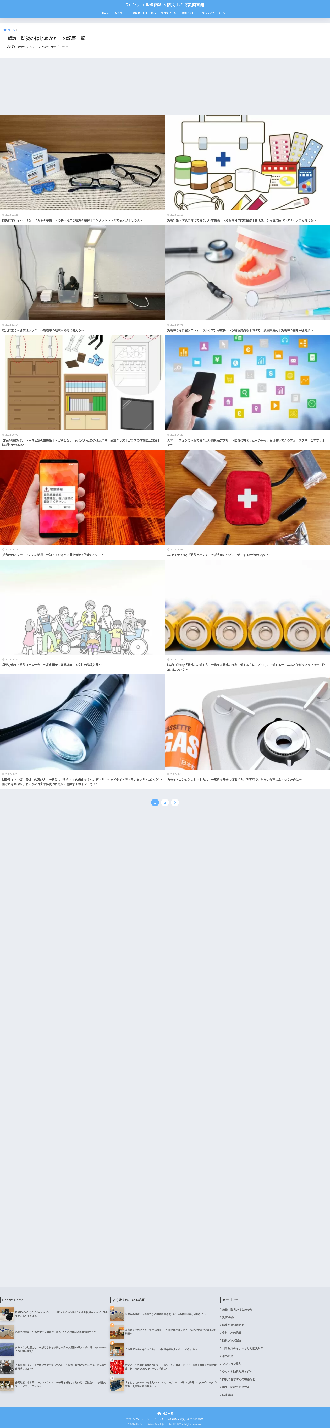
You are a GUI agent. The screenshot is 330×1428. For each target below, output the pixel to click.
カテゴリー (120, 13)
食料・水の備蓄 (231, 1332)
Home (105, 13)
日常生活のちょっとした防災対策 (242, 1348)
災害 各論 (228, 1317)
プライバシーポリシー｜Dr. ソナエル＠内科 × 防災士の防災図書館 (164, 1419)
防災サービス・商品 (144, 13)
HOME (167, 1413)
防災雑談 (227, 1394)
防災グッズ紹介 (231, 1340)
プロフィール (168, 13)
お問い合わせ (189, 13)
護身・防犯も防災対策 (236, 1387)
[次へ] (175, 802)
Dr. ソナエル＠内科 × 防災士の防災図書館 (165, 4)
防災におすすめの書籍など (238, 1379)
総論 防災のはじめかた (237, 1309)
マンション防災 (231, 1363)
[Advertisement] (103, 86)
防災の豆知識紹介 (233, 1324)
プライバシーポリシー (215, 13)
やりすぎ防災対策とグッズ (238, 1371)
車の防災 (227, 1356)
